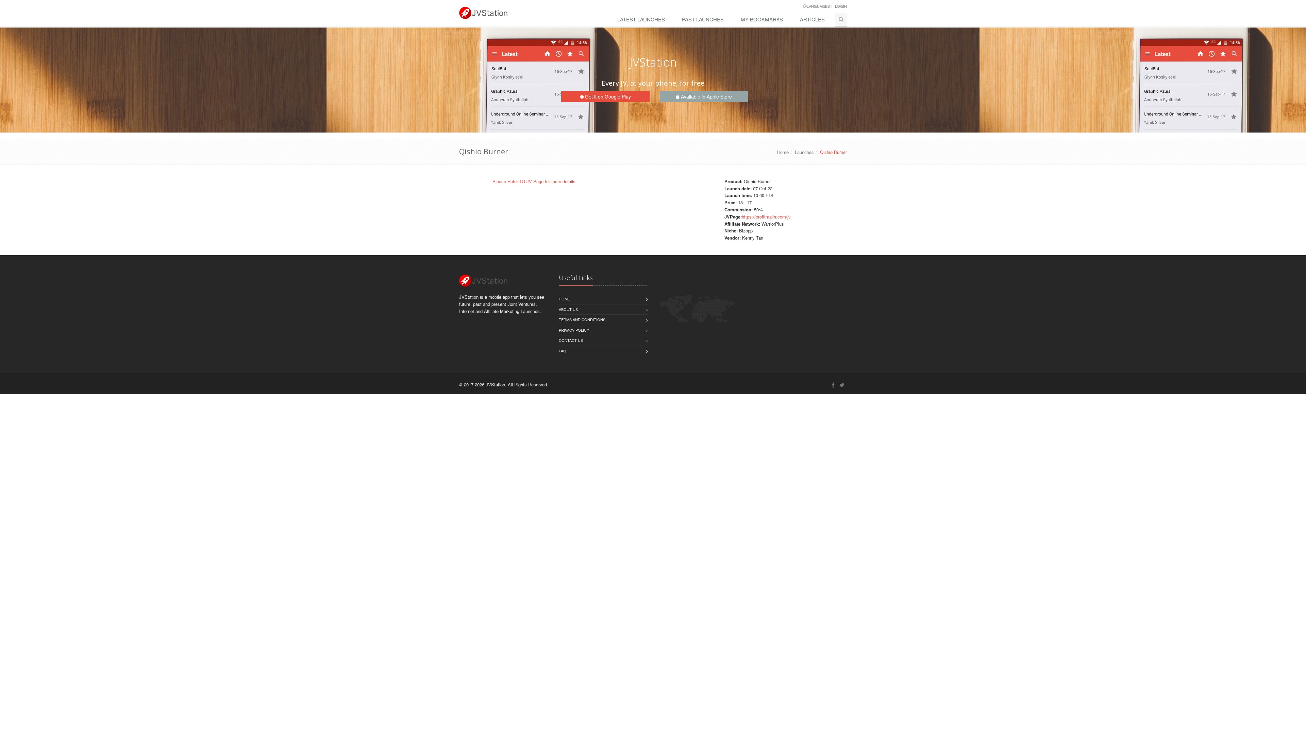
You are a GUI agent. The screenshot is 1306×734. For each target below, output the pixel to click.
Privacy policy (574, 330)
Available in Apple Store (706, 96)
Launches (804, 152)
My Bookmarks (762, 19)
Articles (812, 19)
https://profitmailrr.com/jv (766, 216)
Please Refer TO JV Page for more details (533, 181)
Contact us (571, 340)
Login (841, 6)
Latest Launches (641, 19)
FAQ (562, 350)
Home (783, 152)
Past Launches (703, 19)
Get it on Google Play (607, 96)
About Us (568, 309)
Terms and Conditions (582, 319)
